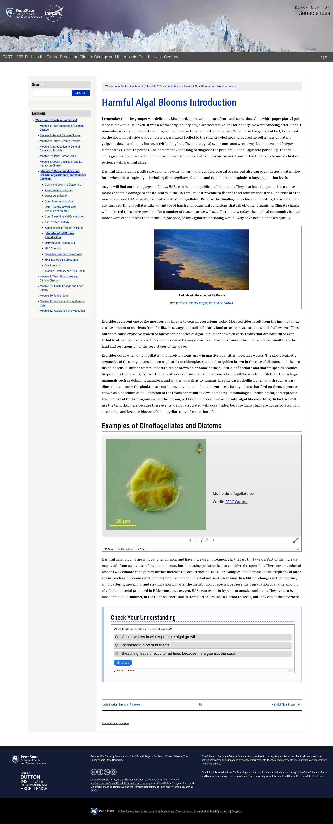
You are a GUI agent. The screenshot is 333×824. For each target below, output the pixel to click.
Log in (323, 57)
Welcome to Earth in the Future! (124, 86)
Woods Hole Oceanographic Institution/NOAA (205, 303)
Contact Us (294, 776)
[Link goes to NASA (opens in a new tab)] (54, 13)
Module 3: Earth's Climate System (60, 141)
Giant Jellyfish (53, 265)
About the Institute (276, 776)
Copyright (237, 811)
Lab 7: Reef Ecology (57, 222)
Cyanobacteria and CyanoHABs (63, 254)
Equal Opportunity (220, 811)
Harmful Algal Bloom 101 (287, 704)
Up (200, 704)
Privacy (165, 811)
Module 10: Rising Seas (54, 295)
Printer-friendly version (115, 723)
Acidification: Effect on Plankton (121, 704)
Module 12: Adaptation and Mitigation (62, 310)
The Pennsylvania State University (140, 811)
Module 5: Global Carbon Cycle (58, 156)
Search (80, 93)
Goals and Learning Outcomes (63, 184)
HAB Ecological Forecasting (62, 259)
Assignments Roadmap (59, 190)
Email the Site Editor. (313, 776)
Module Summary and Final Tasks (65, 271)
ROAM (95, 790)
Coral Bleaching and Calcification (64, 216)
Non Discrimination (181, 811)
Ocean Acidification (56, 195)
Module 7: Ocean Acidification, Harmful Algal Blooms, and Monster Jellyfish (192, 86)
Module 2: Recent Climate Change (60, 135)
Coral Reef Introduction (59, 201)
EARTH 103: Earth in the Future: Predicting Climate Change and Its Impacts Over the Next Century (90, 56)
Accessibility (201, 811)
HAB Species (53, 248)
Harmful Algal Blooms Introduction (59, 235)
